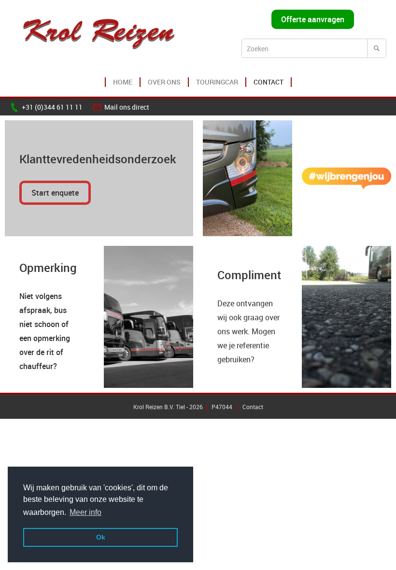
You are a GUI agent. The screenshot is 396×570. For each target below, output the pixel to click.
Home (122, 81)
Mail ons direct (126, 107)
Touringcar (217, 81)
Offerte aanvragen (312, 19)
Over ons (164, 81)
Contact (268, 81)
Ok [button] (100, 537)
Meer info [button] (85, 512)
